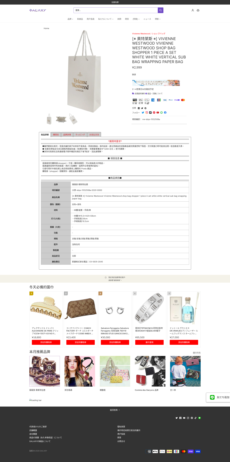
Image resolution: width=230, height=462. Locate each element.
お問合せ (121, 441)
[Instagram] (188, 417)
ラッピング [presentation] (80, 134)
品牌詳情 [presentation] (67, 134)
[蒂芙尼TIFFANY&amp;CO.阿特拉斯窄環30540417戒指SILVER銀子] (149, 308)
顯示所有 (197, 353)
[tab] (45, 134)
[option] (49, 119)
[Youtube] (184, 417)
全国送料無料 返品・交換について (148, 93)
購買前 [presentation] (56, 134)
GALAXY (43, 451)
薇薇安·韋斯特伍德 (37, 390)
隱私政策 (121, 426)
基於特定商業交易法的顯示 (128, 430)
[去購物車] (198, 10)
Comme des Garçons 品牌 (146, 390)
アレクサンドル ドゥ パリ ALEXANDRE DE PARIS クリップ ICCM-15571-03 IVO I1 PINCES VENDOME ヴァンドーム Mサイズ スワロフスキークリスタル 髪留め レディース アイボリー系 (46, 331)
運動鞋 (103, 390)
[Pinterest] (192, 417)
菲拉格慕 (68, 390)
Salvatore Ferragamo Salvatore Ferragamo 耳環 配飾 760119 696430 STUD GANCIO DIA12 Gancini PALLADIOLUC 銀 (115, 331)
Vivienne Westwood (141, 33)
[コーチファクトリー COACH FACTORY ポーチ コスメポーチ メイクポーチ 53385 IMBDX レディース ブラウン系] (80, 308)
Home (46, 28)
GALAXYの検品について (40, 441)
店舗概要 (33, 430)
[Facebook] (180, 417)
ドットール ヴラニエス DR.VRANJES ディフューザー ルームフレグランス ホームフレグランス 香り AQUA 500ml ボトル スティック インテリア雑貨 (184, 331)
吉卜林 (173, 390)
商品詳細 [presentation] (45, 134)
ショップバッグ (158, 33)
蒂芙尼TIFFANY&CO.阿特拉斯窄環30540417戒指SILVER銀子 (149, 329)
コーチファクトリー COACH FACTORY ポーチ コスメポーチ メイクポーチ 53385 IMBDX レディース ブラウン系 (79, 331)
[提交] (160, 10)
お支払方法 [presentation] (94, 134)
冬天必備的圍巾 (41, 287)
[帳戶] (192, 10)
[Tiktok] (196, 417)
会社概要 (33, 434)
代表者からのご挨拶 (38, 426)
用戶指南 (121, 434)
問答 (119, 437)
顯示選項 (149, 342)
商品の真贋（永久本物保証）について (45, 437)
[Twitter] (177, 417)
